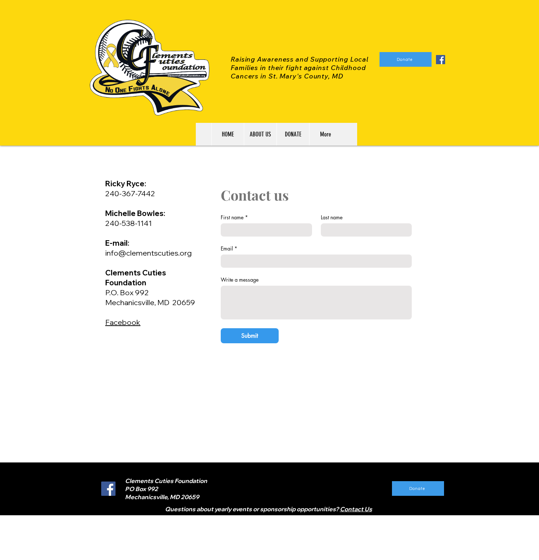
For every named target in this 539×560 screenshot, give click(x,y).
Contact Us (356, 509)
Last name (331, 217)
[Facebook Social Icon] (440, 59)
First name (234, 217)
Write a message (239, 280)
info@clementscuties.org (148, 252)
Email (229, 248)
